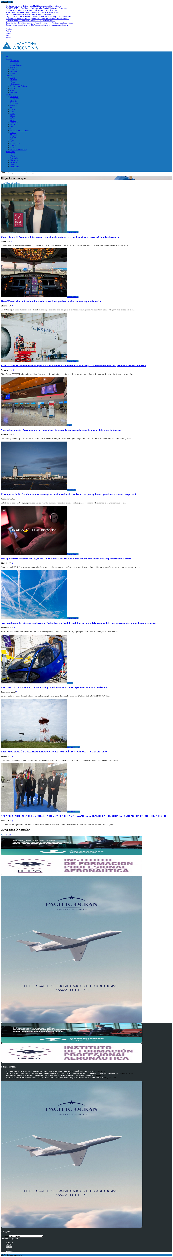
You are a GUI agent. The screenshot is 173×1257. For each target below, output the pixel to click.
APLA (12, 109)
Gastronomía (15, 84)
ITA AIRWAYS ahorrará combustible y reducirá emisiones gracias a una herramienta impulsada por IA (51, 301)
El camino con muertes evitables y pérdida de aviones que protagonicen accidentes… (37, 19)
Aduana (13, 145)
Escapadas (14, 158)
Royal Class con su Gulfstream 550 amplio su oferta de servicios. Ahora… (33, 12)
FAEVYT (14, 88)
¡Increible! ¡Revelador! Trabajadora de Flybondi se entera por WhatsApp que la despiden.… (40, 23)
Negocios (13, 71)
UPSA (12, 116)
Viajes (12, 78)
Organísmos (10, 128)
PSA (12, 147)
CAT (12, 90)
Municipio (14, 97)
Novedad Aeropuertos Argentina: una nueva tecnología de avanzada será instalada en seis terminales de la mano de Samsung (61, 430)
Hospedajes (14, 160)
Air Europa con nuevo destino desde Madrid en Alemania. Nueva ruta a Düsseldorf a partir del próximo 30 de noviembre (50, 1071)
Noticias (9, 59)
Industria (13, 69)
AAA (12, 118)
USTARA (14, 122)
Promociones (10, 152)
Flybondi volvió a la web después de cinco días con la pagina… (29, 14)
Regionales (14, 63)
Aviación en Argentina (9, 1238)
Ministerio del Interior (18, 150)
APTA (12, 114)
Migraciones (15, 143)
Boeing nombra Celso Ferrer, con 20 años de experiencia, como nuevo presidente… (37, 25)
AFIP (12, 141)
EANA (13, 137)
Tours (12, 164)
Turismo (9, 76)
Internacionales (16, 65)
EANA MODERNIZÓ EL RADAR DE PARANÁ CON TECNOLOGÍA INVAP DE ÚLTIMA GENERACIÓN (54, 751)
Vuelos (13, 154)
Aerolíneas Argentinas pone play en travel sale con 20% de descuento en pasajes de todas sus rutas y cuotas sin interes (49, 1075)
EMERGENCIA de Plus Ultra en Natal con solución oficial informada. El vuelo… (36, 8)
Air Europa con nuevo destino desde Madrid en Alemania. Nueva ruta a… (33, 6)
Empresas (14, 103)
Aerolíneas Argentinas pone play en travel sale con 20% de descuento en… (33, 10)
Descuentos (14, 167)
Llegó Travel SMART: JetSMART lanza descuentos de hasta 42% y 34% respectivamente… (40, 17)
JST (11, 139)
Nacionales (14, 61)
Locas (12, 73)
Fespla (12, 124)
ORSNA (13, 135)
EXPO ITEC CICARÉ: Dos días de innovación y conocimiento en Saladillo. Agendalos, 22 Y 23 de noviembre (54, 687)
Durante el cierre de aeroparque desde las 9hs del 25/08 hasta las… (30, 21)
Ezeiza (8, 95)
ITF (11, 126)
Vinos (12, 82)
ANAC (13, 133)
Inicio (8, 56)
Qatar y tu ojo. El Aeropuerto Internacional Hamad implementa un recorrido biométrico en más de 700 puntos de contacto (60, 237)
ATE (12, 120)
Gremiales (9, 107)
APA (12, 111)
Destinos (13, 80)
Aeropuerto (14, 99)
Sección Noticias (73, 747)
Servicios (13, 67)
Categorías (5, 1236)
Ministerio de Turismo (18, 86)
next (9, 835)
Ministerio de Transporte (19, 131)
